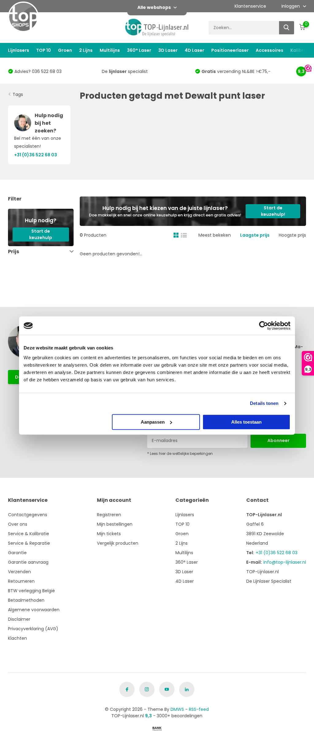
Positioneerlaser (230, 50)
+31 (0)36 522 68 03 (276, 553)
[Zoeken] (286, 28)
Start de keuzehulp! (273, 211)
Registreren (109, 515)
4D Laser (194, 50)
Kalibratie (301, 50)
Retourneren (21, 581)
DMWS (177, 709)
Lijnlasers (18, 50)
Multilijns (110, 50)
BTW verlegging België (31, 591)
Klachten (17, 638)
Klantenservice (250, 6)
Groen (65, 50)
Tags (18, 94)
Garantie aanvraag (28, 562)
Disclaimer (19, 619)
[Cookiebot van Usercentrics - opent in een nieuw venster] (263, 325)
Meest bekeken (214, 235)
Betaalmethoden (26, 600)
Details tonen (264, 403)
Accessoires (269, 50)
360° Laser (139, 50)
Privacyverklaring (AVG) (33, 629)
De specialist (125, 71)
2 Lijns (86, 50)
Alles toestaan (246, 422)
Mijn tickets (109, 534)
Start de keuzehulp (40, 234)
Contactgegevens (27, 515)
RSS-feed (199, 709)
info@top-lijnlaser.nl (284, 562)
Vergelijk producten (117, 543)
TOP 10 (43, 50)
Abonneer (278, 440)
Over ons (17, 524)
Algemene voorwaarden (33, 610)
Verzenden (19, 572)
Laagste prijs (255, 235)
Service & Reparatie (29, 543)
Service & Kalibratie (28, 534)
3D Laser (168, 50)
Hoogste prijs (292, 235)
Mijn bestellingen (114, 524)
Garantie (17, 553)
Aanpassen (153, 422)
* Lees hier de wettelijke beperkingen (180, 453)
